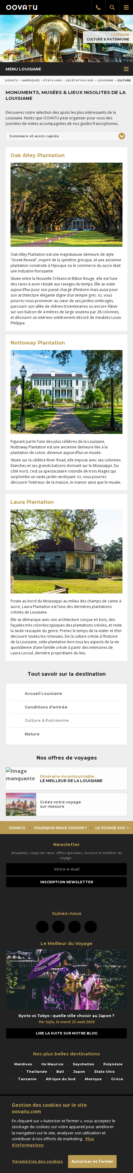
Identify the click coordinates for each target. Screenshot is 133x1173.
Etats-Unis (53, 80)
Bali (60, 1071)
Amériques (31, 80)
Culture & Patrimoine (46, 720)
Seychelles (83, 1064)
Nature (32, 734)
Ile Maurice (52, 1064)
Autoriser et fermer (92, 1161)
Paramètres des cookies (37, 1161)
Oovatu (11, 80)
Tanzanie (27, 1079)
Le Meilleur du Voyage (66, 943)
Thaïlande (36, 1071)
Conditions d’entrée (45, 707)
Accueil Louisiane (43, 693)
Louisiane (120, 35)
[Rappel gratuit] (98, 7)
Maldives (23, 1064)
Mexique (93, 1079)
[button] (66, 136)
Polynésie (112, 1064)
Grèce (117, 1079)
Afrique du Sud (60, 1079)
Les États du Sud (79, 80)
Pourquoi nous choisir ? (60, 828)
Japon (79, 1071)
